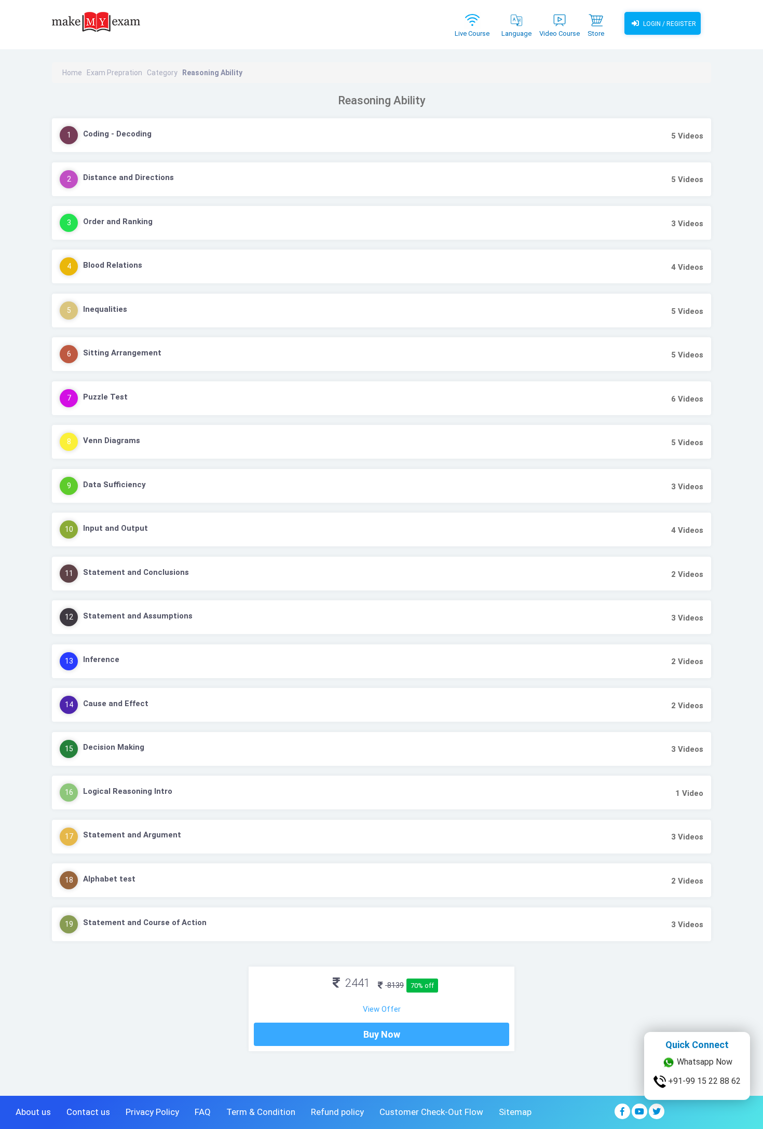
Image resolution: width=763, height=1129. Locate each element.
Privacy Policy (152, 1112)
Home (72, 72)
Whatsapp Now (703, 1061)
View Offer (382, 1009)
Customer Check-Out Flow (431, 1112)
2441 (356, 982)
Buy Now (381, 1034)
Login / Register (669, 23)
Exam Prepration (114, 72)
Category (162, 72)
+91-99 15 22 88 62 (703, 1080)
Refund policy (337, 1112)
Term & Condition (260, 1112)
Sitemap (515, 1112)
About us (33, 1112)
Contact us (88, 1112)
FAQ (203, 1112)
